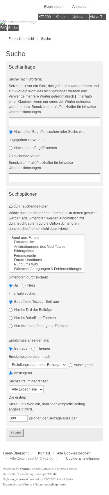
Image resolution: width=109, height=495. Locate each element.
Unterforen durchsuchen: (28, 277)
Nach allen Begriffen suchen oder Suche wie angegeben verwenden (47, 136)
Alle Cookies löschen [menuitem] (73, 453)
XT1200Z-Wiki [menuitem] (46, 17)
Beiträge (20, 348)
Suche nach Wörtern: (25, 79)
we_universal (19, 479)
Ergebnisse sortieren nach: (30, 357)
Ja (15, 285)
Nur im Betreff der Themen (34, 318)
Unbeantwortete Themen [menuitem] (81, 17)
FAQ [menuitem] (3, 28)
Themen (43, 348)
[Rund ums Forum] (47, 238)
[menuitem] (80, 458)
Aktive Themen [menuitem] (98, 17)
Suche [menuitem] (13, 28)
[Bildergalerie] (47, 251)
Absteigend (22, 373)
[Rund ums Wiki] (47, 264)
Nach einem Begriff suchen (35, 148)
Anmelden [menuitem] (80, 7)
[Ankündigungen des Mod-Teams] (47, 247)
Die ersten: (17, 397)
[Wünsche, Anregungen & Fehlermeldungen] (47, 269)
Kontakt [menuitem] (44, 453)
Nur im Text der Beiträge (32, 310)
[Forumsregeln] (47, 256)
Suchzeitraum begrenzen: (29, 381)
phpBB (24, 468)
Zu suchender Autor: (24, 156)
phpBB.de (50, 474)
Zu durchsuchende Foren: (29, 206)
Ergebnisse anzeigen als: (29, 340)
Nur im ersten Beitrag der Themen (40, 326)
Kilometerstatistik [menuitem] (64, 17)
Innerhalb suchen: (23, 294)
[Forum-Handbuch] (47, 260)
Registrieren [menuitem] (54, 7)
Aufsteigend (83, 365)
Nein (30, 285)
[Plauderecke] (47, 242)
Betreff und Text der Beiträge (36, 302)
